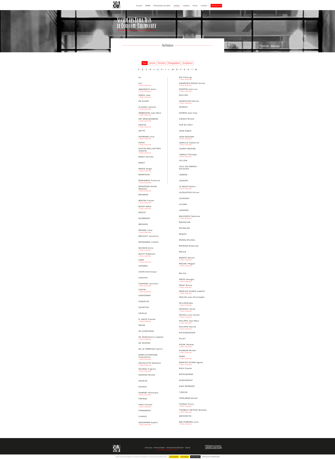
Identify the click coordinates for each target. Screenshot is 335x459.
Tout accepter (174, 457)
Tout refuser (184, 457)
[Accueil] (116, 4)
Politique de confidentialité (174, 447)
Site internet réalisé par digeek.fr (167, 449)
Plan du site (148, 447)
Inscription (216, 6)
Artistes (177, 6)
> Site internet (145, 85)
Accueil (139, 6)
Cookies (187, 447)
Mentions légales (159, 447)
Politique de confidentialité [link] (210, 457)
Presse (195, 6)
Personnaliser (195, 457)
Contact (204, 6)
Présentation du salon (162, 6)
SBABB (147, 6)
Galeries (186, 6)
